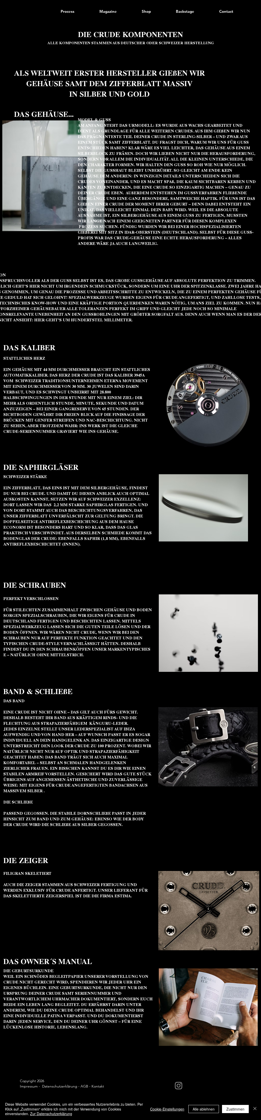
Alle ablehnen (204, 1109)
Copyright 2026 (32, 1081)
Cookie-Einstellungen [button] (167, 1109)
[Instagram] (179, 1086)
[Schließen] (255, 1109)
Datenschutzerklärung (59, 1086)
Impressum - (31, 1086)
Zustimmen (235, 1109)
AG (83, 1086)
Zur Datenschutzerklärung (51, 1113)
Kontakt (98, 1086)
